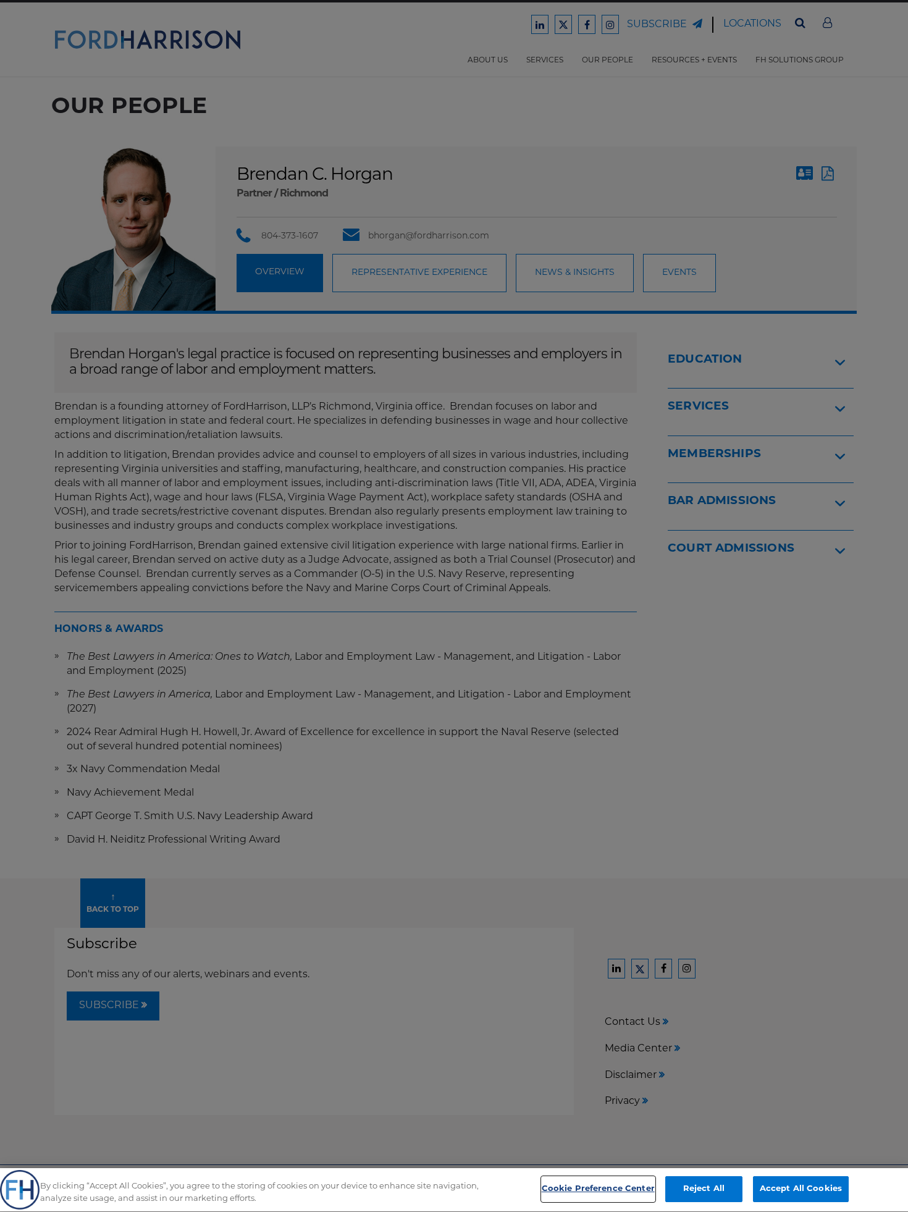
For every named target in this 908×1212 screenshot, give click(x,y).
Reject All (704, 1189)
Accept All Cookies (801, 1189)
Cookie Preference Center (598, 1189)
